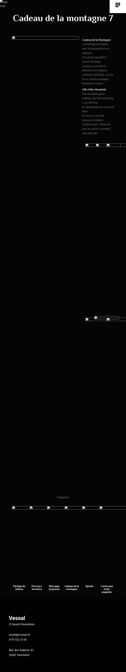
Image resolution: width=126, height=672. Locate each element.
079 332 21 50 (18, 639)
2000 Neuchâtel (19, 655)
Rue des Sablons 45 (21, 650)
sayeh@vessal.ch (19, 634)
